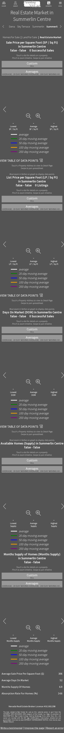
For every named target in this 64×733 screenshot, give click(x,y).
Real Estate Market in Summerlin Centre (32, 15)
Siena (12, 26)
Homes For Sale (11, 37)
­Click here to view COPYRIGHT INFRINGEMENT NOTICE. (30, 720)
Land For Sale (29, 37)
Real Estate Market (50, 37)
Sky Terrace (23, 26)
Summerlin (38, 26)
